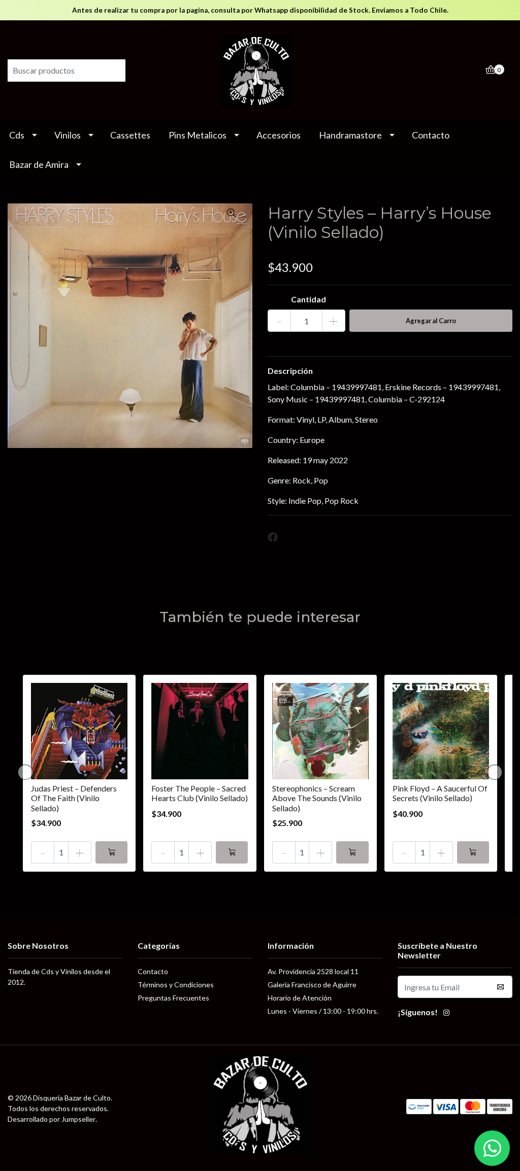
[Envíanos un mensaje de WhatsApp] (492, 1148)
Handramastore (350, 135)
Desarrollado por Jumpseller (51, 1119)
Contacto (430, 135)
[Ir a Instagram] (446, 1013)
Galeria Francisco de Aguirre (312, 984)
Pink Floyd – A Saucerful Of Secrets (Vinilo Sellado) (440, 793)
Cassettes (130, 135)
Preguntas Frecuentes (173, 997)
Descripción (290, 370)
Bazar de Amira (39, 164)
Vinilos (67, 135)
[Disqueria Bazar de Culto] (260, 69)
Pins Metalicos (197, 135)
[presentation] (25, 772)
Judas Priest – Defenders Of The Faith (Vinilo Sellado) (74, 797)
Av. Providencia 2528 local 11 (313, 971)
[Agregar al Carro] (111, 852)
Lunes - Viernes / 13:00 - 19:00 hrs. (323, 1011)
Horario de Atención (300, 997)
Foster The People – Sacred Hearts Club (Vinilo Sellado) (199, 793)
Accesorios (278, 135)
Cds (16, 135)
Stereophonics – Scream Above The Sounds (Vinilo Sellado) (317, 797)
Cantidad (308, 299)
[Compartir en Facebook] (273, 537)
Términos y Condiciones (176, 984)
